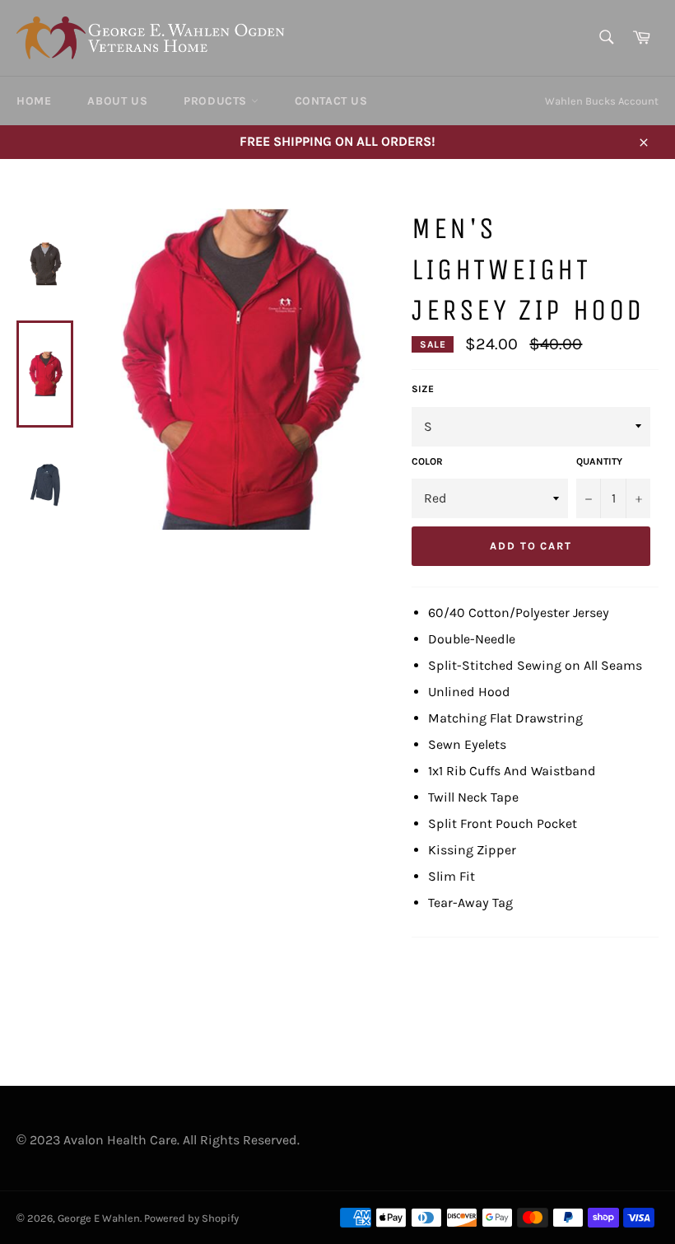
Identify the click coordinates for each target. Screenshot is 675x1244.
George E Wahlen (99, 1218)
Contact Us (331, 101)
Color (427, 461)
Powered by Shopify (191, 1218)
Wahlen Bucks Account (602, 101)
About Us (117, 101)
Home (33, 101)
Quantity (599, 461)
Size (423, 389)
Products (217, 101)
